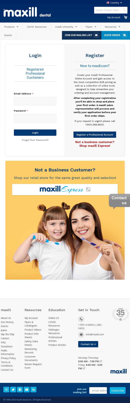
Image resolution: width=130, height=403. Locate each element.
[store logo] (27, 12)
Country (114, 2)
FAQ (3, 342)
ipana (4, 330)
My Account (113, 17)
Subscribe (117, 390)
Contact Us (7, 369)
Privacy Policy (8, 358)
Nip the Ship (7, 334)
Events (4, 326)
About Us (6, 318)
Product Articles (57, 344)
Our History (7, 322)
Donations (7, 346)
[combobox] (110, 10)
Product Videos (33, 329)
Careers (5, 338)
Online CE (53, 318)
